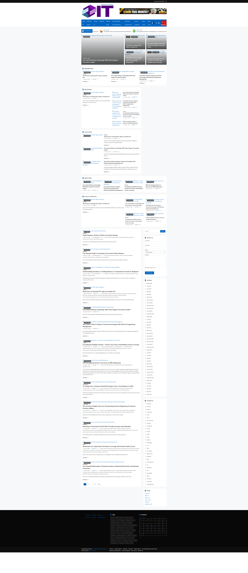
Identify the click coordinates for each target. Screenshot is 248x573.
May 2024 (149, 358)
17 (140, 529)
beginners (113, 273)
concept (123, 522)
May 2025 (149, 325)
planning (90, 412)
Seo (147, 470)
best (117, 520)
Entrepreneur (149, 426)
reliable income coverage (88, 350)
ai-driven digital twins (108, 410)
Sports (84, 444)
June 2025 (149, 322)
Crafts (148, 414)
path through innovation (88, 432)
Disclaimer (101, 21)
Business (117, 237)
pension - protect (127, 348)
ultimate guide (106, 257)
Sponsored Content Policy (128, 23)
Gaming (128, 36)
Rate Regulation (129, 364)
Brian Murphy (95, 237)
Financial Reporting (117, 364)
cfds (133, 520)
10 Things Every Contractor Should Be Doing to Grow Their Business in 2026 (148, 188)
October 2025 (149, 311)
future (94, 348)
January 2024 (149, 369)
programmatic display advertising (119, 295)
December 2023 (150, 372)
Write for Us (149, 23)
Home (148, 437)
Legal (148, 448)
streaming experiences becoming (90, 451)
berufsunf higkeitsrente (110, 346)
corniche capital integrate (120, 470)
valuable (99, 451)
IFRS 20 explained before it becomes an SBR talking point (130, 122)
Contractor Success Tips (110, 390)
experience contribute (125, 428)
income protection (105, 348)
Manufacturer (150, 453)
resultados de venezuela (121, 537)
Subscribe (163, 24)
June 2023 (149, 386)
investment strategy (127, 472)
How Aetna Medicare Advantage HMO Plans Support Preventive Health (156, 45)
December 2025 (150, 305)
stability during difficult (99, 350)
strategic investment (104, 473)
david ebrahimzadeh (131, 470)
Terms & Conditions (137, 23)
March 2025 (149, 330)
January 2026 (149, 302)
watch (102, 239)
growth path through (99, 430)
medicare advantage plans (127, 532)
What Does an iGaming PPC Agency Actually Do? (96, 96)
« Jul (140, 537)
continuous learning (108, 428)
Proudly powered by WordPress (98, 548)
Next (99, 484)
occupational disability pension (116, 348)
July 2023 (149, 383)
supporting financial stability (110, 350)
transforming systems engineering (123, 412)
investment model (119, 472)
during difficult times (128, 346)
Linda (93, 79)
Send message (149, 272)
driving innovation (86, 472)
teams (109, 412)
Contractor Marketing (99, 390)
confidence (129, 522)
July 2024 (149, 352)
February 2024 (150, 366)
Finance (108, 36)
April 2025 (149, 327)
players (134, 535)
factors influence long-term (88, 430)
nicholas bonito (134, 430)
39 (94, 484)
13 (152, 527)
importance (98, 348)
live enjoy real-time (126, 448)
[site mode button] (153, 23)
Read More (85, 81)
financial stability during (88, 348)
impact (121, 530)
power (112, 537)
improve (121, 410)
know (118, 532)
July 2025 (149, 319)
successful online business (88, 257)
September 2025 (150, 313)
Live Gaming (149, 451)
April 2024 (149, 361)
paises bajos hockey (121, 535)
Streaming (149, 478)
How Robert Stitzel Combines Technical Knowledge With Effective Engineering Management (150, 77)
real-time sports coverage (88, 450)
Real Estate (85, 464)
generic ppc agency (123, 293)
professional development (98, 432)
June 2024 (149, 355)
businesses (128, 520)
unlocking (121, 543)
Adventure (149, 403)
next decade (130, 237)
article (109, 237)
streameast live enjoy (133, 450)
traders (130, 540)
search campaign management (89, 297)
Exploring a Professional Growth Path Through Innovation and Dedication (107, 426)
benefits (113, 520)
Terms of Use (143, 23)
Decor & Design (150, 420)
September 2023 (150, 377)
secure (132, 537)
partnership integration (97, 295)
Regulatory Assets (86, 366)
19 (148, 529)
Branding (85, 233)
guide (117, 530)
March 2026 (149, 297)
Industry (121, 237)
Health (148, 434)
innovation (113, 532)
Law (148, 445)
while (133, 412)
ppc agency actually (107, 295)
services (98, 297)
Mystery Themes (92, 550)
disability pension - (119, 346)
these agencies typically (113, 297)
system (105, 412)
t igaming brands (104, 297)
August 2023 (149, 380)
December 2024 (150, 338)
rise (128, 537)
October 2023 (149, 374)
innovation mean (111, 472)
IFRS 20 (123, 364)
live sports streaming (134, 448)
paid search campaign (87, 295)
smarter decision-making (98, 412)
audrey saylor (116, 410)
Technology (85, 404)
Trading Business (96, 239)
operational (125, 410)
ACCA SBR (106, 364)
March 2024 (149, 363)
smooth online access (99, 450)
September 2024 (150, 347)
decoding (113, 525)
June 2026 (149, 288)
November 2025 (150, 308)
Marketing (126, 237)
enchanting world (132, 525)
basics (109, 273)
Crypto (148, 417)
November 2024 (150, 341)
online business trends (87, 239)
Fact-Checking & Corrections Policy (116, 23)
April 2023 (149, 391)
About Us (83, 23)
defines (119, 428)
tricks (135, 540)
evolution (113, 527)
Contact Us (95, 23)
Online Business (150, 462)
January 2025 (149, 336)
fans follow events (117, 448)
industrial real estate (103, 472)
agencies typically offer (113, 293)
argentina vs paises (119, 517)
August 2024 (149, 350)
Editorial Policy (108, 23)
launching (126, 255)
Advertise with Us (89, 23)
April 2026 (149, 294)
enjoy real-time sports (108, 448)
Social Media (149, 473)
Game (132, 527)
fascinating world (120, 527)
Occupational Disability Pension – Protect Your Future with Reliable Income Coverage (156, 60)
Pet (147, 464)
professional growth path (110, 432)
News (148, 459)
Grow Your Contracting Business (122, 390)
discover (118, 525)
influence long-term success (110, 430)
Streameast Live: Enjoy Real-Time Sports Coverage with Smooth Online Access (109, 446)
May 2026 (149, 291)
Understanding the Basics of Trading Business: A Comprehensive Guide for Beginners (133, 31)
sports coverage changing (109, 450)
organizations (132, 410)
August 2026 (149, 283)
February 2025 (150, 333)
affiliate (106, 293)
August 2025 (149, 316)
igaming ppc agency (131, 293)
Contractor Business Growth (89, 390)
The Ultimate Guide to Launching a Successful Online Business (95, 31)
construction (141, 185)
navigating (113, 535)
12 (148, 527)
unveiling (127, 543)
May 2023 (149, 388)
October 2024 (149, 344)
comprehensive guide (129, 273)
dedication (115, 428)
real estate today (95, 473)
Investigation (149, 442)
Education (85, 424)
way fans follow (104, 451)
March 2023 (149, 394)
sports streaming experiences (122, 450)
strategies (113, 540)
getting (112, 530)
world (132, 543)
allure (112, 517)
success (119, 540)
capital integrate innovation (109, 470)
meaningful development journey (123, 430)
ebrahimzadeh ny (94, 472)
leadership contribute (87, 473)
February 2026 (150, 300)
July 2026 (149, 286)
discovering (124, 525)
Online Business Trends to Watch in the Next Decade (100, 235)
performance (85, 412)
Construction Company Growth (125, 388)
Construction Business (114, 388)
